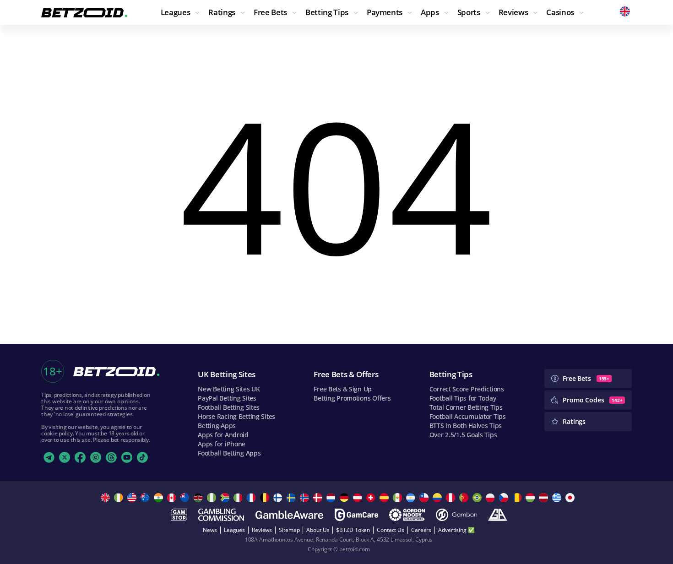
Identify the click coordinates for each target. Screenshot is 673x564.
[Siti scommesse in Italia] (239, 497)
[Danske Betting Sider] (319, 497)
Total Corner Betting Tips (466, 407)
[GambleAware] (289, 515)
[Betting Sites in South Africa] (226, 497)
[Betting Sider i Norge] (305, 497)
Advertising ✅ (456, 530)
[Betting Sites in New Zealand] (186, 497)
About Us (317, 530)
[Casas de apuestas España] (385, 497)
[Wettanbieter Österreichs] (358, 497)
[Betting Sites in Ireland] (119, 497)
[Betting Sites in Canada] (173, 497)
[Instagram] (95, 457)
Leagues (234, 530)
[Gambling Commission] (221, 515)
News (210, 530)
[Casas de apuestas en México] (398, 497)
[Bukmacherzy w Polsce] (491, 497)
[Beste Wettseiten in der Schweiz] (372, 497)
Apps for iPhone (221, 443)
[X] (64, 457)
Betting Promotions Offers (352, 398)
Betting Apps (217, 425)
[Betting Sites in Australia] (146, 497)
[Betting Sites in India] (159, 497)
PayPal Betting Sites (227, 398)
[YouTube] (126, 457)
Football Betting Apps (229, 453)
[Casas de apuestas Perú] (451, 497)
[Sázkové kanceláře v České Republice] (504, 497)
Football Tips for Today (462, 398)
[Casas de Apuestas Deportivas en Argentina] (412, 497)
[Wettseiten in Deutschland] (345, 497)
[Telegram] (48, 457)
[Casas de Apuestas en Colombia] (438, 497)
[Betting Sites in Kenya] (199, 497)
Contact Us (390, 530)
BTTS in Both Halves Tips (465, 425)
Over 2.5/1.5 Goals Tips (463, 434)
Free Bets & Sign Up (343, 389)
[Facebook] (80, 457)
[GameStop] (179, 515)
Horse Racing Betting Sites (236, 416)
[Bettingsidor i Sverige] (292, 497)
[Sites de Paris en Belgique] (265, 497)
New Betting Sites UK (229, 389)
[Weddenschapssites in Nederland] (332, 497)
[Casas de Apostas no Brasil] (478, 497)
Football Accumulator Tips (467, 416)
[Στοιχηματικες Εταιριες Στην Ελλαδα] (558, 497)
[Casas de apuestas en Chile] (425, 497)
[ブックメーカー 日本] (571, 497)
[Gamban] (456, 515)
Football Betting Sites (229, 407)
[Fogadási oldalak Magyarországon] (531, 497)
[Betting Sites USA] (133, 497)
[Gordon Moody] (407, 515)
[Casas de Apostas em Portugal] (465, 497)
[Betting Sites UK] (106, 497)
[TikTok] (142, 457)
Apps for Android (223, 434)
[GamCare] (356, 515)
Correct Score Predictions (466, 389)
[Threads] (111, 457)
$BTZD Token (353, 530)
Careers (421, 530)
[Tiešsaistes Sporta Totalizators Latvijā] (544, 497)
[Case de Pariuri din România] (518, 497)
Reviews (262, 530)
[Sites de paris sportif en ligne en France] (252, 497)
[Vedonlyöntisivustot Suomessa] (279, 497)
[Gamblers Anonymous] (497, 515)
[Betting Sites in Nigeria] (212, 497)
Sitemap (289, 530)
